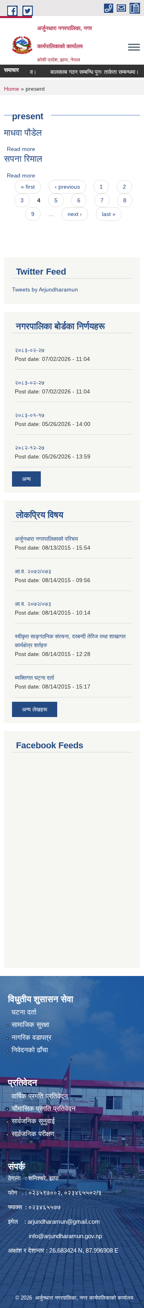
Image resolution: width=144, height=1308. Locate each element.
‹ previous (67, 186)
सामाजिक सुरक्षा (30, 1025)
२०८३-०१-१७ (29, 415)
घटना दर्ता (24, 1012)
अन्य (26, 479)
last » (109, 214)
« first (28, 186)
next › (75, 214)
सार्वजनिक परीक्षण (33, 1134)
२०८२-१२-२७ (29, 447)
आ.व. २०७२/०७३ (33, 571)
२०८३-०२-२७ (29, 350)
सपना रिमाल (23, 159)
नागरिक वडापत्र (31, 1037)
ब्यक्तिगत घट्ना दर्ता (34, 677)
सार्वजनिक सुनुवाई (33, 1121)
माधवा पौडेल (23, 133)
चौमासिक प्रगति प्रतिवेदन (44, 1108)
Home (11, 89)
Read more (21, 149)
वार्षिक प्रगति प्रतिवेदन (40, 1096)
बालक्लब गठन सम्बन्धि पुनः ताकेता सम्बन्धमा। (88, 72)
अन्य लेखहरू (34, 709)
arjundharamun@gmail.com (64, 1221)
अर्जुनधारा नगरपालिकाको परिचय (46, 539)
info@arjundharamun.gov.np (65, 1236)
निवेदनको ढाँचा (30, 1050)
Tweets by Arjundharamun (45, 289)
